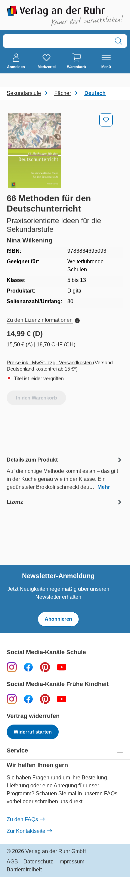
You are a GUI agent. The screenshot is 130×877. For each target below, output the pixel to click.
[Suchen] (118, 41)
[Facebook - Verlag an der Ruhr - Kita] (28, 699)
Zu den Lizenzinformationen (40, 320)
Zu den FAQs (22, 819)
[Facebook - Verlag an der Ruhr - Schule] (28, 667)
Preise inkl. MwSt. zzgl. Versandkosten (50, 362)
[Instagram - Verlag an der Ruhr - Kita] (12, 699)
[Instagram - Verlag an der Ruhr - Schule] (12, 667)
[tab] (65, 473)
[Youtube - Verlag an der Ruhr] (62, 667)
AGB (12, 861)
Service (17, 750)
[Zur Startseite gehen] (65, 15)
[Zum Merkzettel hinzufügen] (106, 120)
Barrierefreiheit (24, 869)
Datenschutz (38, 861)
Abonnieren (58, 619)
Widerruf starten (33, 732)
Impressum (71, 861)
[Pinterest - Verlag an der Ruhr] (45, 667)
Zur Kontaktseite (26, 831)
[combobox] (56, 41)
